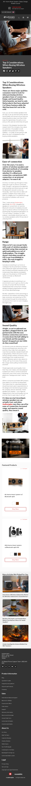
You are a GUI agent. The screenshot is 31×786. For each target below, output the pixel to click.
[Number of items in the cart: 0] (23, 17)
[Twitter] (10, 71)
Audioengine (18, 202)
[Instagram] (7, 71)
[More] (18, 71)
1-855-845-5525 (16, 7)
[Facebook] (4, 71)
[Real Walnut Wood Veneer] (17, 503)
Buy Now (15, 509)
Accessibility (18, 774)
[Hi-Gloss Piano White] (13, 503)
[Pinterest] (15, 71)
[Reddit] (13, 71)
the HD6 (12, 204)
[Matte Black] (15, 554)
